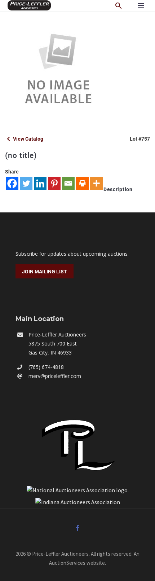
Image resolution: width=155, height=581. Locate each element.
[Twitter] (26, 183)
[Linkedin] (40, 183)
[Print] (82, 183)
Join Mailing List (44, 271)
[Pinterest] (54, 183)
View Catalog (27, 139)
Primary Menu (140, 5)
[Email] (68, 183)
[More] (96, 183)
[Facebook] (12, 183)
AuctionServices (67, 562)
